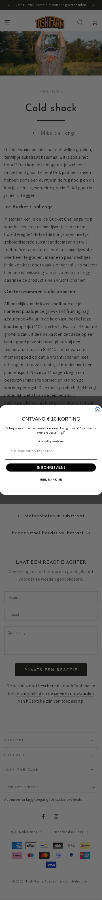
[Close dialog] (97, 409)
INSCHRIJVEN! (51, 467)
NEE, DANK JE (51, 479)
